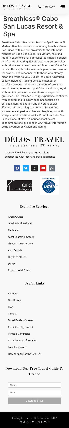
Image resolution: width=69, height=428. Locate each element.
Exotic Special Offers (19, 270)
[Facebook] (17, 168)
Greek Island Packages (20, 223)
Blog (10, 306)
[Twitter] (26, 168)
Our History (14, 300)
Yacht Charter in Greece (21, 236)
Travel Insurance (17, 347)
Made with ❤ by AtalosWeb (34, 422)
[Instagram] (34, 168)
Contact (12, 313)
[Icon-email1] (52, 168)
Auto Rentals (15, 250)
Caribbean (13, 230)
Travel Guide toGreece (20, 320)
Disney (12, 263)
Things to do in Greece (20, 243)
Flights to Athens (17, 256)
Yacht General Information (22, 340)
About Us (13, 293)
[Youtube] (43, 168)
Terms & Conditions (19, 333)
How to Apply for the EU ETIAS (24, 353)
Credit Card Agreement (20, 327)
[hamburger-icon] (62, 6)
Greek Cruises (15, 216)
